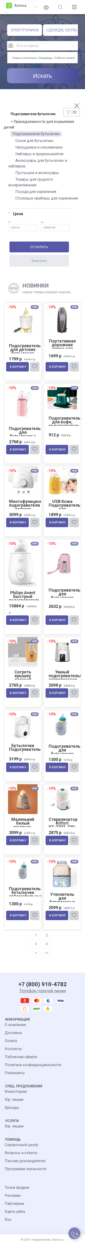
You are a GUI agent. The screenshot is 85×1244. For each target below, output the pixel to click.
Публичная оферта (21, 1057)
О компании (15, 1025)
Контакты (13, 1049)
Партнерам (14, 1203)
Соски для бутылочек (34, 140)
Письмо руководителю (25, 1161)
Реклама (12, 1195)
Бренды (12, 1107)
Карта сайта (15, 1211)
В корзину (18, 366)
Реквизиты (15, 1073)
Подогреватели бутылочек (36, 134)
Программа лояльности (25, 1169)
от (9, 222)
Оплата (11, 1041)
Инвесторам (16, 1091)
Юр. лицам (14, 1099)
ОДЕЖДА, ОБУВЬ (62, 30)
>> (47, 953)
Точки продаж (17, 1187)
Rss (8, 1219)
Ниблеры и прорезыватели (39, 154)
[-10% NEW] (62, 304)
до (42, 222)
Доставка (13, 1033)
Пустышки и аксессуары (37, 173)
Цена (18, 213)
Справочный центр (21, 1145)
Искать (42, 75)
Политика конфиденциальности (33, 1065)
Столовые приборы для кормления (46, 198)
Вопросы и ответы (21, 1153)
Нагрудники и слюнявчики (38, 147)
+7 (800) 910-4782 (42, 984)
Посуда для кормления (35, 191)
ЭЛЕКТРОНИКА (24, 30)
